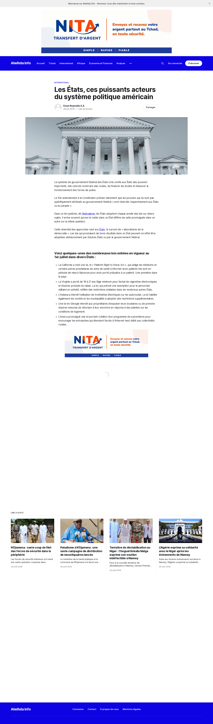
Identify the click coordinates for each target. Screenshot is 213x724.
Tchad (52, 63)
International (66, 63)
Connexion (78, 709)
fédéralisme (88, 213)
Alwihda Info (21, 63)
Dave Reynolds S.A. (74, 105)
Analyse (120, 63)
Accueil (41, 63)
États (102, 229)
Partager (150, 107)
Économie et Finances (100, 63)
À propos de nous (109, 709)
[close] (209, 3)
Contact (92, 709)
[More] (130, 63)
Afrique (81, 63)
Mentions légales (132, 709)
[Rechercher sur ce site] (162, 63)
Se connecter (175, 63)
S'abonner (193, 63)
